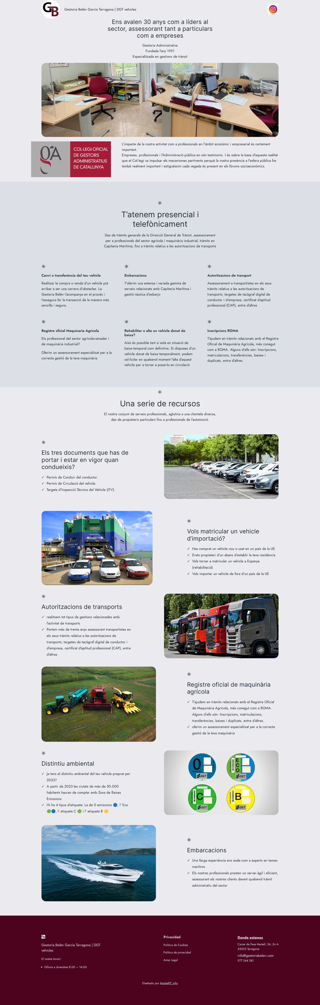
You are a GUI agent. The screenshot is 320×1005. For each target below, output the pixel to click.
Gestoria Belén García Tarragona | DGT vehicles (100, 9)
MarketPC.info (169, 983)
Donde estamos (250, 937)
